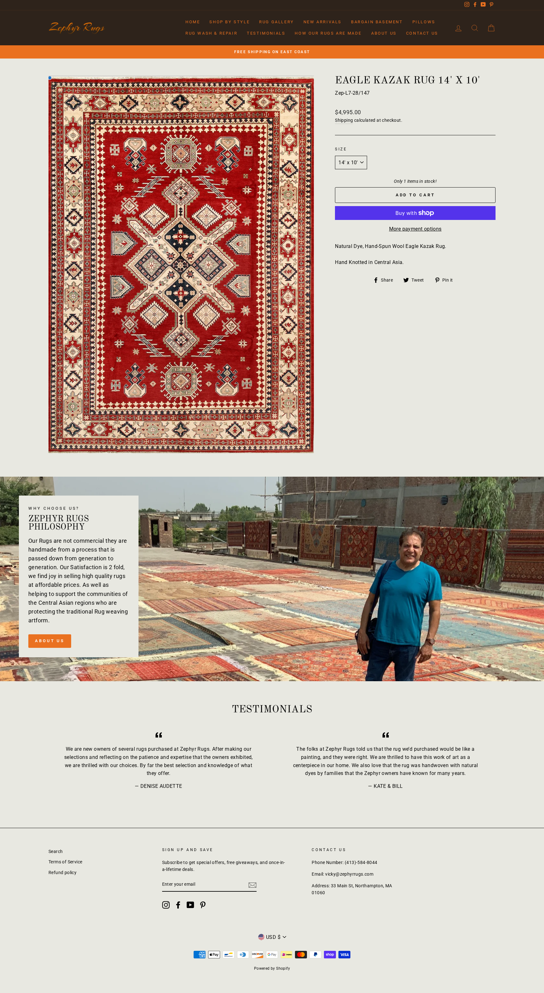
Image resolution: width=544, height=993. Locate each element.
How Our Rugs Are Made (328, 33)
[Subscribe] (252, 885)
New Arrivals (322, 22)
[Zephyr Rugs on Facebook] (178, 905)
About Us (384, 33)
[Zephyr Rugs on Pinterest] (203, 905)
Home (192, 22)
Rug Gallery (276, 22)
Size (341, 149)
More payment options (415, 229)
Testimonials (266, 33)
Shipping (344, 120)
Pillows (423, 22)
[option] (272, 51)
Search (55, 851)
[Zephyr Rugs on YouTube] (190, 905)
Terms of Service (65, 861)
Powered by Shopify (272, 968)
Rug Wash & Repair (211, 33)
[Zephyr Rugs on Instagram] (166, 905)
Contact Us (422, 33)
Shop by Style (229, 22)
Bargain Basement (377, 22)
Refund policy (62, 872)
